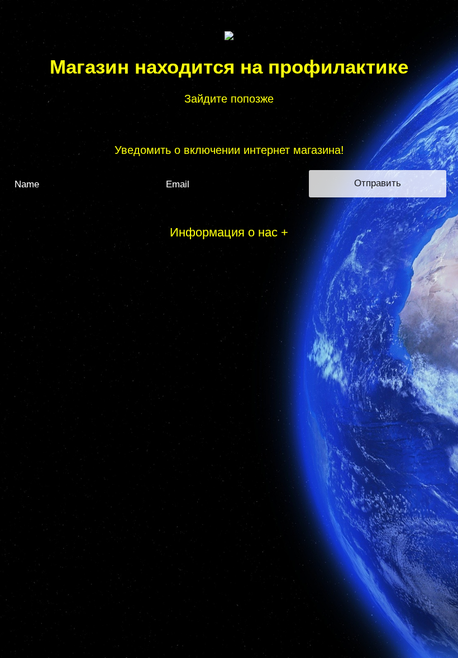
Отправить (377, 183)
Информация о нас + (229, 232)
